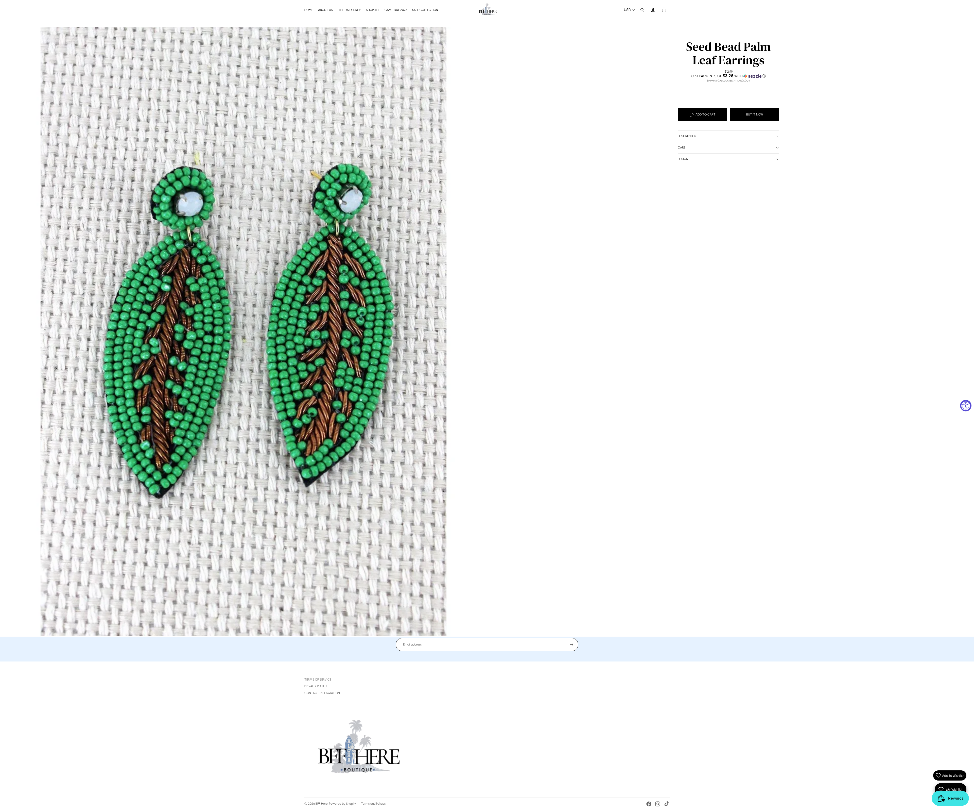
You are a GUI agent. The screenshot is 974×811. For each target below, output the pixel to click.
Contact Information (322, 693)
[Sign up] (571, 644)
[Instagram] (658, 804)
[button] (728, 75)
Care (681, 147)
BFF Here (322, 803)
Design (683, 159)
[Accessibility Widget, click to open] (965, 405)
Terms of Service (317, 679)
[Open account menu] (652, 9)
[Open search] (642, 9)
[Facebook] (649, 804)
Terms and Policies (373, 803)
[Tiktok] (667, 804)
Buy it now (754, 114)
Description (687, 136)
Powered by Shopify (342, 803)
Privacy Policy (315, 686)
